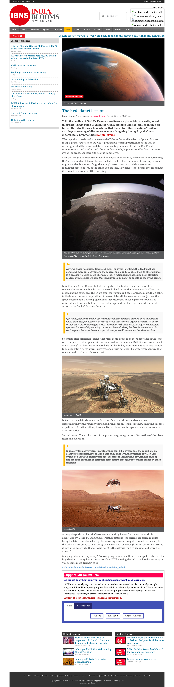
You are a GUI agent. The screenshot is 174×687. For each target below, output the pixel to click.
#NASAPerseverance (87, 567)
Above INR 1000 (133, 615)
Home (14, 29)
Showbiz (57, 29)
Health (97, 29)
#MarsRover (104, 567)
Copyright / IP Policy (102, 680)
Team (37, 676)
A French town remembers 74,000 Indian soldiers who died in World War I (33, 57)
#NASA (73, 567)
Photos (117, 29)
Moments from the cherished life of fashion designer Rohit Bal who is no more (145, 640)
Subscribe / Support (142, 676)
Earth (87, 29)
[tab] (69, 606)
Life (68, 29)
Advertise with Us (49, 676)
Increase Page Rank (87, 683)
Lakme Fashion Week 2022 (141, 659)
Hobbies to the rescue (22, 120)
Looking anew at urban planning (28, 72)
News (24, 29)
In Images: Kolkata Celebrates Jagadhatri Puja (90, 661)
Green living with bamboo (25, 79)
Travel (107, 29)
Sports (46, 29)
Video (128, 29)
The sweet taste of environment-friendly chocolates (33, 95)
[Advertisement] (34, 245)
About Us (27, 676)
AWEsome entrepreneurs (25, 65)
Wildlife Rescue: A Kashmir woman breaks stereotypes (34, 105)
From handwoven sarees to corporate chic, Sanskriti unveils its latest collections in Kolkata (91, 640)
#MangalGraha (119, 567)
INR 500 (97, 615)
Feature (17, 36)
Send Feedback (106, 676)
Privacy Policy (64, 676)
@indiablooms (97, 116)
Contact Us (93, 676)
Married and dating (21, 86)
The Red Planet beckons (24, 113)
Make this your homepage (152, 1)
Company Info (118, 680)
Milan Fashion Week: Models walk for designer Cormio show (145, 651)
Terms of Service (79, 676)
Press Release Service (123, 676)
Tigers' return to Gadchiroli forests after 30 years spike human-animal (34, 47)
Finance (35, 29)
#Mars (65, 567)
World (77, 29)
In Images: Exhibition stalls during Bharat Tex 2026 (92, 651)
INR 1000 (113, 615)
